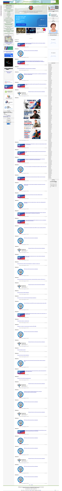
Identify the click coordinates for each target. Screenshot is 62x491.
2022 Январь (50, 136)
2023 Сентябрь (50, 151)
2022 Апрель (50, 138)
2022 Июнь (49, 140)
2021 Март (49, 128)
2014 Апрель (50, 70)
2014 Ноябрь (50, 73)
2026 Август (49, 178)
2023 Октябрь (50, 152)
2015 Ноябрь (50, 81)
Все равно (5, 114)
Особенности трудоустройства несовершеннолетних (24, 378)
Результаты (4, 116)
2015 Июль (49, 78)
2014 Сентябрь (50, 72)
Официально (17, 41)
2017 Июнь (49, 94)
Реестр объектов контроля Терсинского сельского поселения (9, 51)
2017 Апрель (50, 93)
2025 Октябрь (50, 170)
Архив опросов (9, 116)
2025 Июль (49, 168)
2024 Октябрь (50, 161)
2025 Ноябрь (50, 171)
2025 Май (49, 166)
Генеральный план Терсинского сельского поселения (9, 42)
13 (53, 184)
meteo (53, 2)
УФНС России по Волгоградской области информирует (31, 50)
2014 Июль (49, 71)
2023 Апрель (50, 147)
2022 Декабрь (50, 144)
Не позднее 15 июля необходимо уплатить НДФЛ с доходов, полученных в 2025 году (35, 227)
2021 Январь (50, 127)
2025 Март (49, 165)
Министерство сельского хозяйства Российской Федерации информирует (26, 297)
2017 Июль (49, 95)
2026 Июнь (49, 176)
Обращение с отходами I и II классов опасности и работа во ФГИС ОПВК (26, 326)
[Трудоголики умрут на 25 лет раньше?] (21, 30)
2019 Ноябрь (50, 116)
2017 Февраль (50, 92)
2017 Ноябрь (50, 98)
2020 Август (49, 123)
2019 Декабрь (50, 117)
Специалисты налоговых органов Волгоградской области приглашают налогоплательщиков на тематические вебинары (33, 391)
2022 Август (49, 141)
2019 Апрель (50, 111)
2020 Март (49, 119)
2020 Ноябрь (50, 125)
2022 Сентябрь (50, 142)
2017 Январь (50, 91)
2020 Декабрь (50, 126)
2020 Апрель (50, 120)
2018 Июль (49, 104)
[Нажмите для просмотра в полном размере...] (32, 108)
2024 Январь (50, 154)
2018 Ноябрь (50, 107)
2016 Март (49, 84)
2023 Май (49, 148)
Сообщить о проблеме (21, 24)
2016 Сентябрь (50, 88)
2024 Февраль (50, 155)
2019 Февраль (50, 109)
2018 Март (49, 101)
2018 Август (49, 105)
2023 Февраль (50, 146)
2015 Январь (50, 74)
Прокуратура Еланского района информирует (23, 292)
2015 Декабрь (50, 82)
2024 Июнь (49, 158)
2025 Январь (50, 163)
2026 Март (49, 174)
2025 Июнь (49, 167)
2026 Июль (49, 177)
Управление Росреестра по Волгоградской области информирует (36, 91)
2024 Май (49, 157)
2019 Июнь (49, 112)
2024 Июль (49, 159)
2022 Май (49, 139)
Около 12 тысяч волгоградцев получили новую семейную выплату (33, 194)
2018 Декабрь (50, 108)
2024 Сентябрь (50, 160)
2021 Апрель (50, 129)
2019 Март (49, 110)
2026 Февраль (50, 173)
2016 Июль (49, 87)
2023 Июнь (49, 149)
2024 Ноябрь (50, 162)
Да (4, 113)
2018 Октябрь (50, 106)
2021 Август (49, 132)
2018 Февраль (50, 100)
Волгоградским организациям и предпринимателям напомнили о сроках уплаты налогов (35, 166)
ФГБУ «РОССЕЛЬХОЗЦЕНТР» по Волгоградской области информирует (26, 68)
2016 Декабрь (50, 90)
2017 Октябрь (50, 97)
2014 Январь (50, 69)
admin (24, 57)
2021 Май (49, 130)
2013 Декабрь (50, 68)
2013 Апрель (50, 65)
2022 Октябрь (50, 143)
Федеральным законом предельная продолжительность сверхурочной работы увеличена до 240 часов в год (31, 279)
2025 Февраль (50, 164)
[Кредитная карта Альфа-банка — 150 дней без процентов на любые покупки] (41, 29)
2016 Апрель (50, 85)
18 (51, 185)
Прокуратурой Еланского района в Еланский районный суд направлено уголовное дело (28, 263)
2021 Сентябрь (50, 133)
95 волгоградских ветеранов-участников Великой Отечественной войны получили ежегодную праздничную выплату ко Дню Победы (35, 430)
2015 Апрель (50, 76)
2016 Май (49, 86)
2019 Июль (49, 113)
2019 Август (49, 114)
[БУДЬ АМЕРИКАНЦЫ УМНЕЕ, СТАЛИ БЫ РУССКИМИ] (31, 30)
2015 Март (49, 75)
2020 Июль (49, 122)
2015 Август (49, 79)
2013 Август (49, 66)
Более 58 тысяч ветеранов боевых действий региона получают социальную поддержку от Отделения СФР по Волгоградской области (35, 159)
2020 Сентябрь (50, 124)
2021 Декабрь (50, 135)
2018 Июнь (49, 103)
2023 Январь (50, 145)
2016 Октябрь (50, 89)
